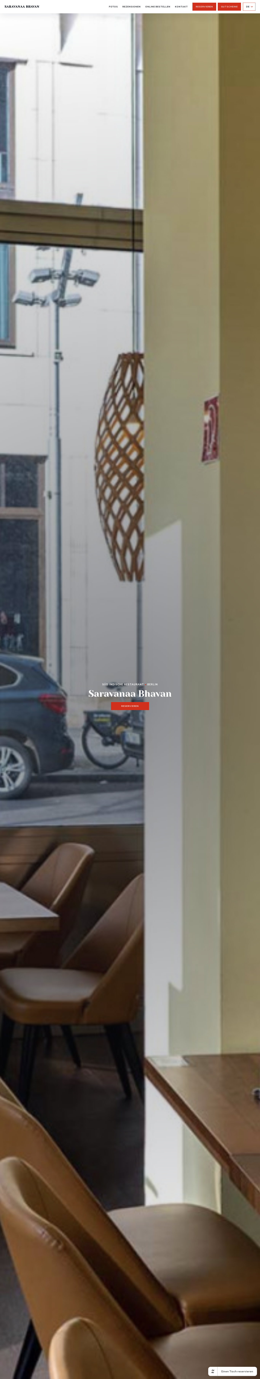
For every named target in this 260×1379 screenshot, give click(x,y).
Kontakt (181, 6)
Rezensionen (131, 6)
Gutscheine (229, 6)
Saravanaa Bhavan (22, 6)
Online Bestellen (157, 6)
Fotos (113, 6)
